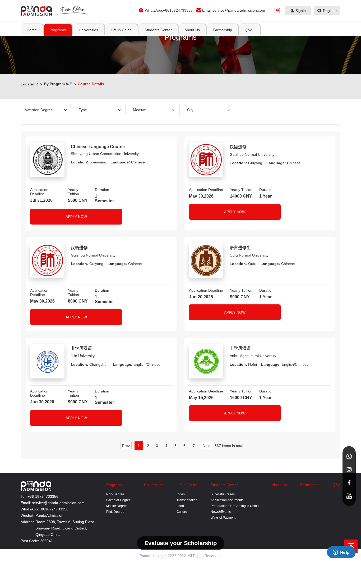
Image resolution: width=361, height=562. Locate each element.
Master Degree (117, 506)
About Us (279, 485)
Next (206, 446)
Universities (153, 485)
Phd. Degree (115, 512)
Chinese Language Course (98, 146)
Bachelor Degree (118, 500)
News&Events (221, 512)
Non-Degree (115, 494)
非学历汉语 (81, 348)
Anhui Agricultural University (253, 356)
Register (330, 10)
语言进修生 (240, 247)
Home (32, 30)
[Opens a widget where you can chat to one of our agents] (341, 552)
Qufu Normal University (249, 255)
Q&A (336, 485)
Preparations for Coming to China (235, 506)
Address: (28, 522)
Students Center (224, 485)
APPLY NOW (76, 216)
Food (180, 506)
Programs (114, 485)
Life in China (187, 485)
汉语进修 (238, 147)
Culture (182, 512)
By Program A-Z (58, 84)
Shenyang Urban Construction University (105, 154)
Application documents (227, 500)
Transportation (187, 500)
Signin (300, 10)
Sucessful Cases (223, 494)
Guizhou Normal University (252, 154)
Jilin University (83, 356)
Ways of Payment (223, 517)
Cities (181, 494)
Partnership (310, 485)
